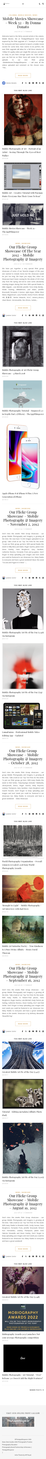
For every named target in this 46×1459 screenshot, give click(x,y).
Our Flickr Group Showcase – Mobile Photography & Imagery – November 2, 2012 (23, 518)
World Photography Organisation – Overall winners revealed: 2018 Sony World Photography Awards (22, 865)
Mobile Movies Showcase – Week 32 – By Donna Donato (23, 22)
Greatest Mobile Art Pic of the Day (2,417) (20, 1072)
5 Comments (27, 1212)
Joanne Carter (11, 315)
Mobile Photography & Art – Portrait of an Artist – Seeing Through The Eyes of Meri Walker (21, 152)
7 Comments (27, 767)
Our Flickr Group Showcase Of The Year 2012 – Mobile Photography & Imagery (23, 253)
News (35, 15)
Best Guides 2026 (12, 1442)
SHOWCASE (26, 243)
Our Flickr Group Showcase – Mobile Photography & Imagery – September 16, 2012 (23, 974)
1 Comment (28, 31)
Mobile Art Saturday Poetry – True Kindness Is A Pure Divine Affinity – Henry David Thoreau (22, 949)
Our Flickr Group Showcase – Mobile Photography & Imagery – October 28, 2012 (23, 756)
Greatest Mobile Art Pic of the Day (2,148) (21, 1297)
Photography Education (9, 1445)
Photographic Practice (25, 1442)
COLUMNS (13, 15)
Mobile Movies (24, 15)
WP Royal (28, 1455)
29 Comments (27, 264)
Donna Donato (11, 83)
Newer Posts (36, 1390)
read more (23, 75)
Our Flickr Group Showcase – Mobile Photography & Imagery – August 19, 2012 (23, 1201)
